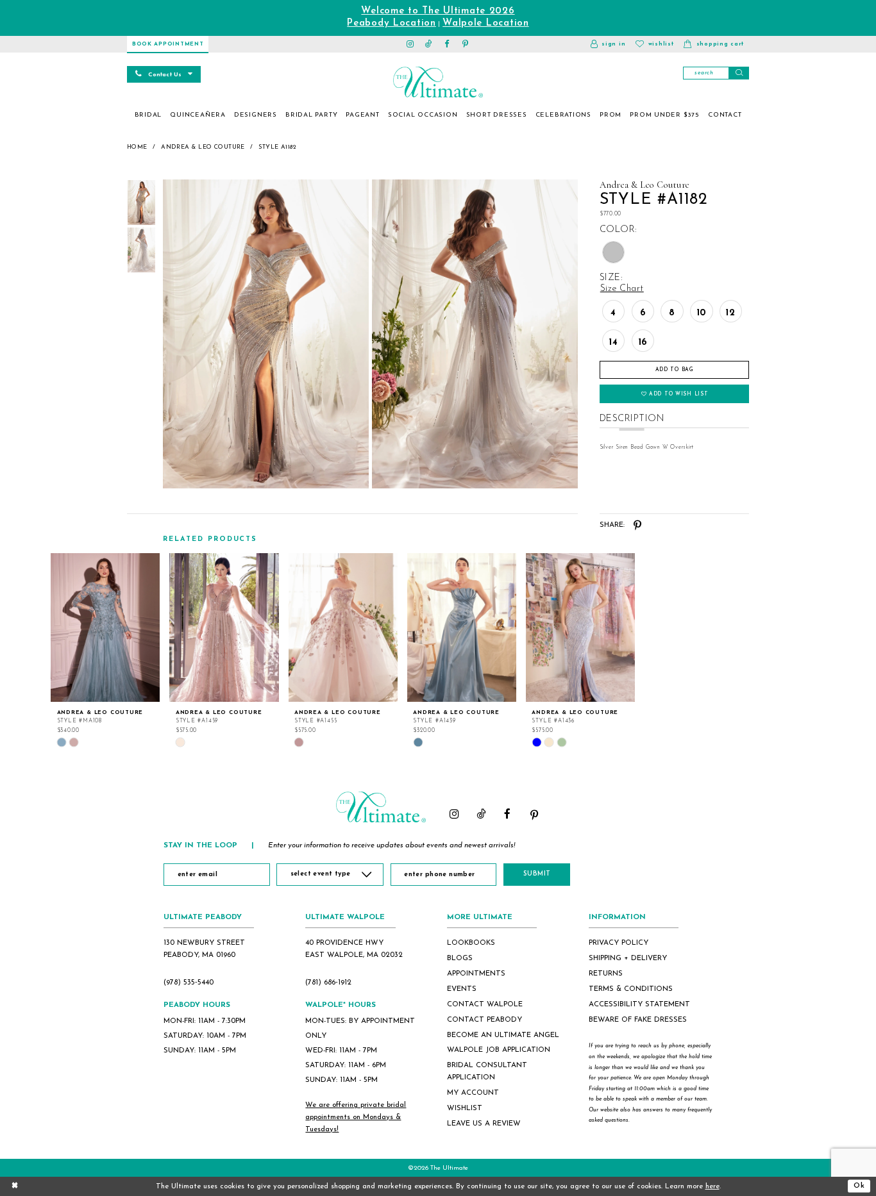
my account (473, 1093)
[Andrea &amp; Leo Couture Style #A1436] (580, 627)
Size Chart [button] (622, 289)
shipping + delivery (628, 958)
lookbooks (471, 943)
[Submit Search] (739, 73)
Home (137, 147)
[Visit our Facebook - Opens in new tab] (447, 44)
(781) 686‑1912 (328, 982)
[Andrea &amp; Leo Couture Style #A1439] (461, 627)
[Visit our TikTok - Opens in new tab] (428, 44)
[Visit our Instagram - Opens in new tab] (410, 44)
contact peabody (484, 1020)
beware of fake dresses (638, 1020)
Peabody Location (391, 23)
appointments (476, 973)
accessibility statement (639, 1004)
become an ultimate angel (503, 1035)
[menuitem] (148, 115)
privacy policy (618, 943)
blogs (460, 958)
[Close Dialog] (15, 1186)
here (712, 1186)
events (461, 989)
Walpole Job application (498, 1050)
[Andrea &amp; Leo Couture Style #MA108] (105, 627)
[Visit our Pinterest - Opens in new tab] (466, 44)
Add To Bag (674, 369)
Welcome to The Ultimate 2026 (437, 11)
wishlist (464, 1108)
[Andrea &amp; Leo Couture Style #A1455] (343, 627)
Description (632, 419)
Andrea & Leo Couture (203, 147)
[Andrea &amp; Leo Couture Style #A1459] (223, 627)
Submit (537, 873)
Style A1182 (277, 147)
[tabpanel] (264, 333)
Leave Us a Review (484, 1123)
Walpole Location (485, 23)
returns (606, 973)
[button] (607, 44)
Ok (859, 1186)
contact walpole (485, 1004)
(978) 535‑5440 (189, 982)
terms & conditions (631, 989)
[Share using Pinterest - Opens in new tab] (637, 525)
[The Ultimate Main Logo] (437, 82)
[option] (105, 650)
